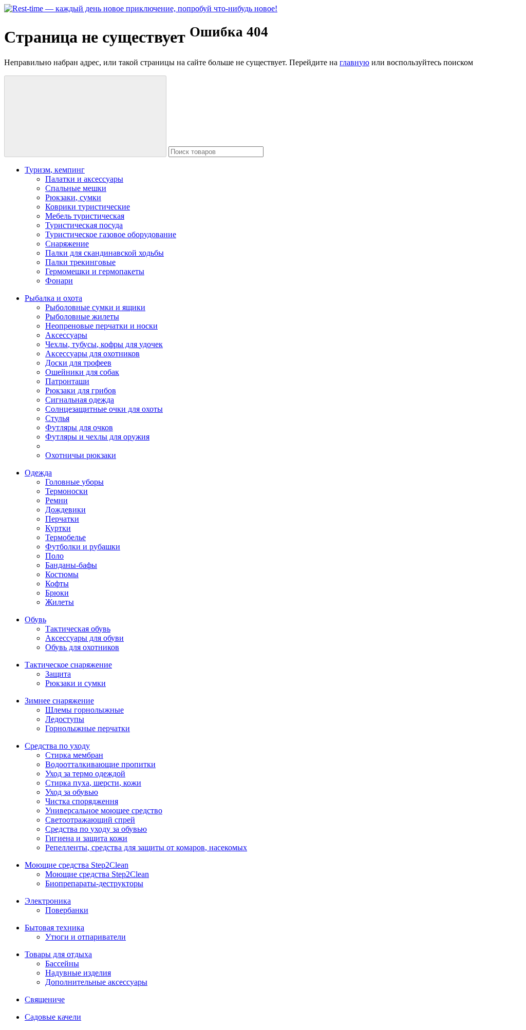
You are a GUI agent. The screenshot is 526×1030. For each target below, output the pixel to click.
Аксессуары (66, 335)
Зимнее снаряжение (59, 700)
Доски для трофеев (78, 362)
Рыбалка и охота (53, 298)
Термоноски (66, 491)
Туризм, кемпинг (55, 169)
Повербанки (66, 910)
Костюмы (62, 574)
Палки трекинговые (80, 262)
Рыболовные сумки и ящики (95, 307)
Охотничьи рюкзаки (80, 455)
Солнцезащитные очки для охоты (104, 409)
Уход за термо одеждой (85, 773)
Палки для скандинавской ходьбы (104, 253)
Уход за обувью (71, 792)
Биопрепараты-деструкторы (94, 883)
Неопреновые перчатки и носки (101, 325)
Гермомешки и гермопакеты (94, 271)
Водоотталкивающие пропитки (100, 764)
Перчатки (62, 518)
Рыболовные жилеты (82, 316)
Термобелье (65, 537)
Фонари (59, 280)
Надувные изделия (78, 972)
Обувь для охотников (82, 647)
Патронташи (67, 381)
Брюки (57, 592)
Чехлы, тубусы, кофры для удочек (104, 344)
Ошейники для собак (82, 372)
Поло (54, 555)
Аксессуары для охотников (92, 353)
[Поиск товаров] (85, 116)
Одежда (38, 472)
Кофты (57, 583)
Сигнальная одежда (79, 399)
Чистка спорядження (81, 801)
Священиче (45, 999)
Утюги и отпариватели (85, 936)
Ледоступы (64, 719)
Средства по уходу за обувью (96, 829)
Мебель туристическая (84, 216)
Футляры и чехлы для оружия (97, 436)
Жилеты (59, 602)
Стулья (57, 418)
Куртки (58, 528)
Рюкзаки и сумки (75, 683)
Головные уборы (74, 482)
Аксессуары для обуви (84, 638)
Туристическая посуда (84, 225)
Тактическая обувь (77, 628)
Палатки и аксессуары (84, 179)
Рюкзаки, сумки (73, 197)
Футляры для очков (79, 427)
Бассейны (62, 963)
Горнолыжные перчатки (87, 728)
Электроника (48, 901)
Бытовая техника (54, 927)
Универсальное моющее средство (103, 810)
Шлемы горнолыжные (84, 709)
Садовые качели (53, 1017)
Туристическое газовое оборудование (110, 234)
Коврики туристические (87, 206)
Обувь (35, 619)
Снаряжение (67, 243)
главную (354, 62)
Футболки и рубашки (82, 546)
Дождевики (65, 509)
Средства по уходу (57, 745)
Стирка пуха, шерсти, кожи (93, 782)
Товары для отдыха (58, 954)
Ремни (56, 500)
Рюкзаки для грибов (80, 390)
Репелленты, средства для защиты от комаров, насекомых (146, 847)
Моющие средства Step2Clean (76, 865)
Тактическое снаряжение (68, 664)
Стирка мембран (74, 755)
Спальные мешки (75, 188)
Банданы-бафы (71, 565)
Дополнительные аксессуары (96, 982)
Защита (58, 674)
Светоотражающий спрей (90, 819)
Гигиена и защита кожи (86, 838)
